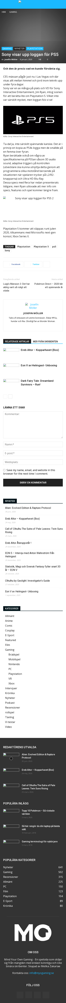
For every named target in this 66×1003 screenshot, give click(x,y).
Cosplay (10, 630)
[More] (46, 264)
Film (7, 645)
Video (8, 727)
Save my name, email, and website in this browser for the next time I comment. (29, 471)
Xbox (11, 683)
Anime (9, 621)
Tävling (9, 717)
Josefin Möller (10, 59)
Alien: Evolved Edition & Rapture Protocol (28, 507)
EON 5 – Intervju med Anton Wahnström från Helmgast (29, 555)
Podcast (10, 702)
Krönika (10, 693)
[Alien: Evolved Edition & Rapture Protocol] (11, 758)
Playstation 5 (41, 246)
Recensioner (12, 707)
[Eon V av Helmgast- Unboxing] (11, 369)
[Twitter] (37, 995)
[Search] (61, 4)
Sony (7, 250)
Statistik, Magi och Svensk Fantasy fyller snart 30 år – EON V (32, 568)
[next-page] (10, 396)
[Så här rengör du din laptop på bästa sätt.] (11, 830)
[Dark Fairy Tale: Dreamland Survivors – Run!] (11, 384)
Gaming (13, 12)
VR (10, 678)
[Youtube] (46, 995)
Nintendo (14, 664)
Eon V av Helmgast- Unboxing (39, 365)
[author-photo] (33, 308)
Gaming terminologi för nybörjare (40, 841)
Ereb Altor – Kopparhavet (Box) (40, 350)
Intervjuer (11, 688)
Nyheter (19, 48)
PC (10, 669)
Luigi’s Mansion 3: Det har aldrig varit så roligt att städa (16, 287)
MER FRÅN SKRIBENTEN (45, 341)
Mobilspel (14, 659)
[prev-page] (5, 396)
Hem (4, 12)
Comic (8, 625)
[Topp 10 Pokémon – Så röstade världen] (11, 814)
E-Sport (9, 635)
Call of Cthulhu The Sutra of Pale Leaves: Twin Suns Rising (34, 530)
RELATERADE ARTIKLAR (17, 341)
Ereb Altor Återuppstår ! (18, 542)
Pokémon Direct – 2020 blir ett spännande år (48, 285)
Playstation (34, 48)
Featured (10, 640)
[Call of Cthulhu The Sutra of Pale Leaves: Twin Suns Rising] (11, 789)
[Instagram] (36, 327)
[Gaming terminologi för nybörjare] (11, 845)
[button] (5, 4)
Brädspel (13, 654)
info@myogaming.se (41, 973)
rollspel (9, 712)
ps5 (54, 246)
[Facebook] (29, 327)
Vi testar (10, 722)
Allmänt (9, 616)
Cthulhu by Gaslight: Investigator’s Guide (27, 580)
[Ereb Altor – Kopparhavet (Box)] (11, 353)
